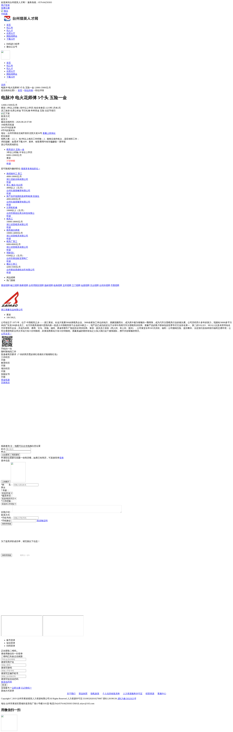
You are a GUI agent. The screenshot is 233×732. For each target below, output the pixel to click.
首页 (8, 25)
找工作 (9, 28)
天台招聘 (94, 285)
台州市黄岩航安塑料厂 (17, 258)
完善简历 (5, 382)
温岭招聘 (48, 285)
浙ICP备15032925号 (126, 698)
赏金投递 (5, 380)
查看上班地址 (49, 133)
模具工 (9, 219)
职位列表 (28, 90)
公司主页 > (6, 334)
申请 (8, 163)
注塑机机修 (11, 207)
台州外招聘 (104, 285)
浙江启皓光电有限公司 (17, 179)
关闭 (3, 85)
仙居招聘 (85, 285)
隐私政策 (95, 693)
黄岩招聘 (5, 285)
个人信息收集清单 (111, 693)
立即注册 (16, 688)
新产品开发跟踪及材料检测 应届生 (22, 196)
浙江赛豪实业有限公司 (12, 310)
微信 (6, 11)
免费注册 (5, 8)
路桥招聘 (23, 285)
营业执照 (83, 693)
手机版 (4, 14)
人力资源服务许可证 (132, 693)
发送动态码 (6, 682)
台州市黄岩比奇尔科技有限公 (20, 213)
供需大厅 (10, 33)
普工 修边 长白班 (14, 185)
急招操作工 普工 (14, 173)
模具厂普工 (11, 241)
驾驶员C (10, 253)
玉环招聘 (67, 285)
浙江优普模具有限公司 (17, 224)
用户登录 (5, 5)
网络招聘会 (11, 36)
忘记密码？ (26, 688)
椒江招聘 (14, 285)
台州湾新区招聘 (36, 285)
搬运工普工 (11, 264)
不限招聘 (115, 285)
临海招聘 (57, 285)
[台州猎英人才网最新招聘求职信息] (21, 21)
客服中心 (161, 693)
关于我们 (71, 693)
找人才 (9, 30)
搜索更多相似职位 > (30, 168)
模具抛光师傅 (12, 230)
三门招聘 (76, 285)
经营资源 (150, 693)
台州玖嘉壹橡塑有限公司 (18, 190)
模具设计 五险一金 (15, 149)
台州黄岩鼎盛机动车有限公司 (20, 270)
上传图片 (5, 482)
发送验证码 (42, 520)
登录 (61, 458)
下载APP (10, 39)
